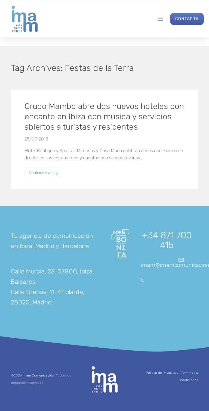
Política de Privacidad (162, 373)
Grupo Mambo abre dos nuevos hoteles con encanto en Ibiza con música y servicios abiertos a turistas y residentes (104, 116)
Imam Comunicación (38, 375)
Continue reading (43, 172)
